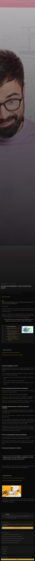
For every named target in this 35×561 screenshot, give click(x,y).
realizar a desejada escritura (24, 316)
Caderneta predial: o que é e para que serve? (11, 352)
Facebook (5, 551)
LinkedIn (5, 553)
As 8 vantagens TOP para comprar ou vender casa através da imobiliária (13, 538)
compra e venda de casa (18, 314)
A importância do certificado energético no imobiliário (12, 354)
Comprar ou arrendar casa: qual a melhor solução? (12, 480)
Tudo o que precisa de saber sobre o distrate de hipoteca (13, 478)
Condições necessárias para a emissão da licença (14, 334)
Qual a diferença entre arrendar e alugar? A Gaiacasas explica (11, 540)
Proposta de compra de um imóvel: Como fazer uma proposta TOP (12, 536)
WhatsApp (5, 549)
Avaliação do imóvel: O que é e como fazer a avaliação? (10, 534)
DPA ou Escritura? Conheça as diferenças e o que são (10, 542)
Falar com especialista (17, 527)
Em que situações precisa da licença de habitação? (14, 331)
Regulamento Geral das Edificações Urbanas (13, 410)
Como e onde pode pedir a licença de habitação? (13, 337)
